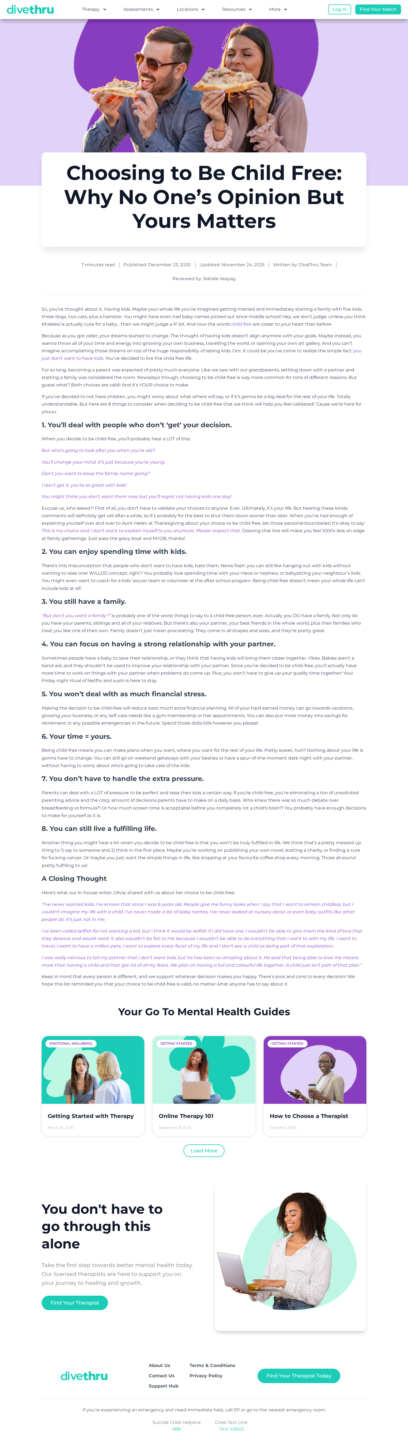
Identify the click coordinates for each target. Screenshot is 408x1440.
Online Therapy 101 (186, 1116)
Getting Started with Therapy (91, 1116)
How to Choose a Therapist (309, 1116)
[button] (204, 1150)
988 (176, 1429)
